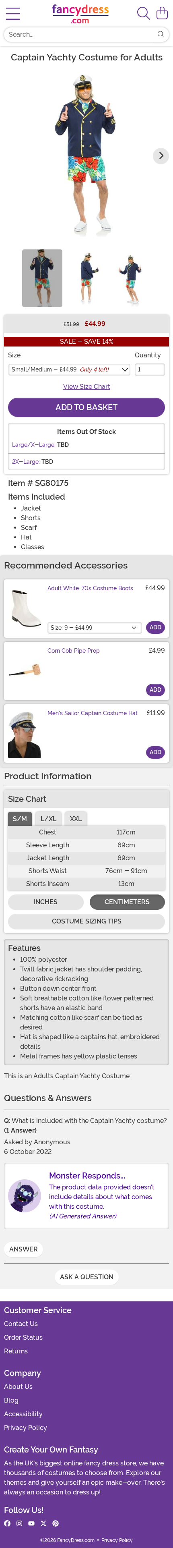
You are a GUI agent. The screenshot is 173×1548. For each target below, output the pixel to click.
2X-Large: (26, 462)
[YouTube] (31, 1524)
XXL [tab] (76, 819)
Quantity (148, 355)
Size (14, 355)
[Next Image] (161, 156)
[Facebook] (7, 1524)
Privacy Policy (25, 1428)
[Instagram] (19, 1524)
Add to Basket (86, 407)
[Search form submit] (161, 34)
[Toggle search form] (143, 13)
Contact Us (21, 1324)
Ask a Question (86, 1277)
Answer (23, 1249)
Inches (46, 902)
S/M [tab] (20, 819)
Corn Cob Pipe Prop (73, 650)
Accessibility (23, 1414)
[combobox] (78, 34)
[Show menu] (13, 13)
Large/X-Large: (34, 445)
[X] (43, 1524)
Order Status (23, 1337)
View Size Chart (86, 386)
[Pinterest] (55, 1524)
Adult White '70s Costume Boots (90, 588)
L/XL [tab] (48, 819)
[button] (162, 13)
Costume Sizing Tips (87, 921)
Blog (11, 1400)
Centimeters (127, 902)
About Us (18, 1386)
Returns (16, 1351)
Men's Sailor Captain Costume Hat (92, 713)
